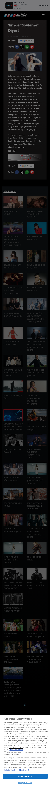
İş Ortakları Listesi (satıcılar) (16, 770)
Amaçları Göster (25, 783)
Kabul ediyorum (25, 776)
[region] (25, 751)
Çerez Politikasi (16, 750)
